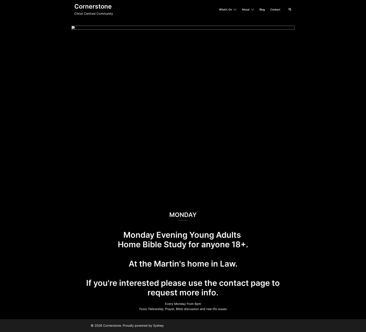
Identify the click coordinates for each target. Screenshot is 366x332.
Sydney (158, 325)
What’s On (225, 9)
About (246, 9)
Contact (275, 9)
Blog (262, 9)
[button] (290, 9)
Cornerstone (93, 6)
